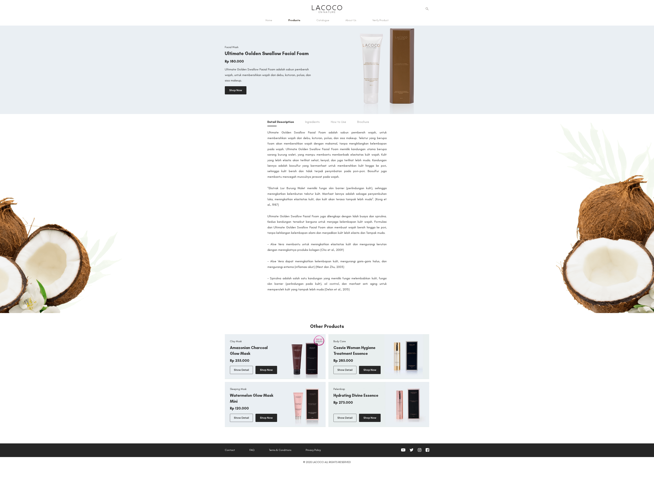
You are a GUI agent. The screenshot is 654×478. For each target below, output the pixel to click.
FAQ (252, 450)
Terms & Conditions (280, 450)
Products (294, 20)
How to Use (338, 122)
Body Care (339, 341)
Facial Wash (231, 47)
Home (269, 20)
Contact (230, 450)
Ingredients (312, 122)
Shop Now (235, 90)
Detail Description (280, 122)
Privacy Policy (313, 450)
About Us (350, 20)
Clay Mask (236, 341)
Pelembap (339, 389)
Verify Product (380, 20)
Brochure (363, 122)
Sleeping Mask (238, 389)
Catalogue (322, 20)
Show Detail (241, 370)
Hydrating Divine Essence (355, 395)
